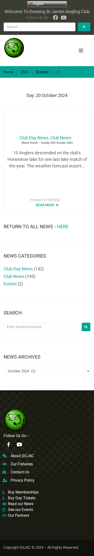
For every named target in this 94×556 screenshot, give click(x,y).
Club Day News (33, 137)
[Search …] (39, 27)
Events (10, 283)
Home (8, 72)
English (38, 4)
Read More (45, 205)
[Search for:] (41, 326)
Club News (60, 137)
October (42, 72)
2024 (24, 72)
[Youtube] (19, 444)
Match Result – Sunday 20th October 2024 (47, 142)
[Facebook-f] (8, 444)
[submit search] (84, 27)
